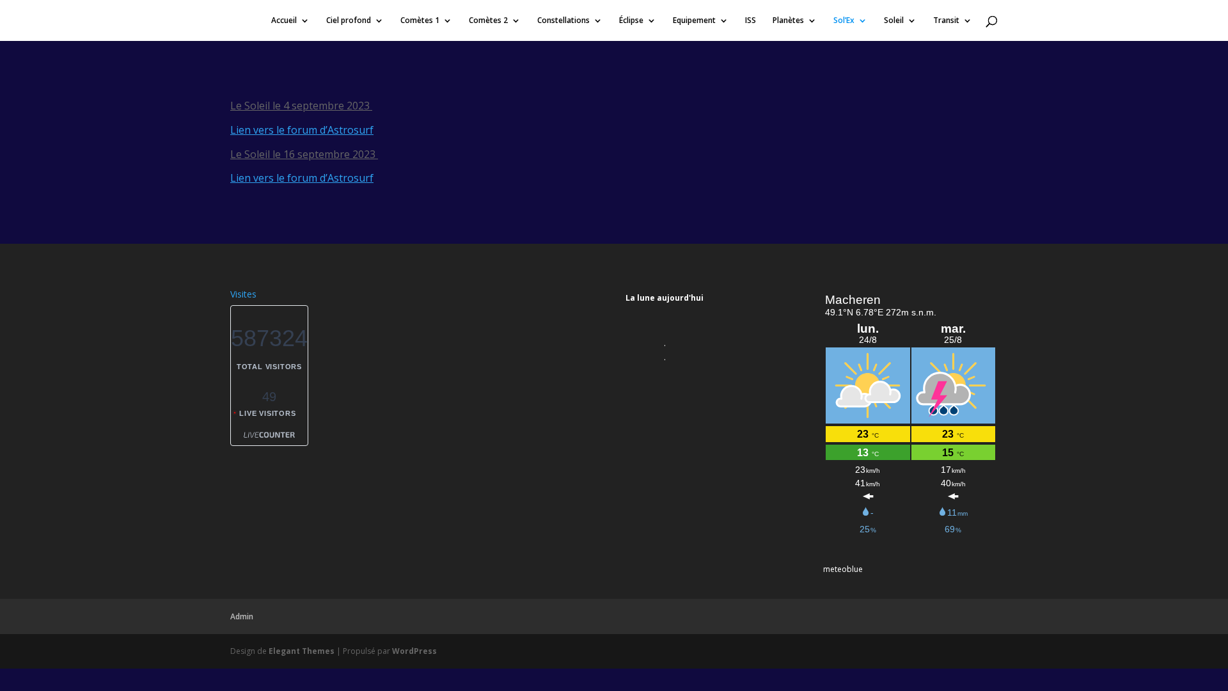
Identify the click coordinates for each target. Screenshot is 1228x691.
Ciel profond (348, 21)
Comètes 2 (488, 21)
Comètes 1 (419, 21)
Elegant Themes (302, 651)
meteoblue (843, 569)
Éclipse (631, 21)
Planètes (788, 21)
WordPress (414, 651)
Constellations (563, 21)
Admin (241, 616)
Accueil (284, 21)
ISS (750, 21)
